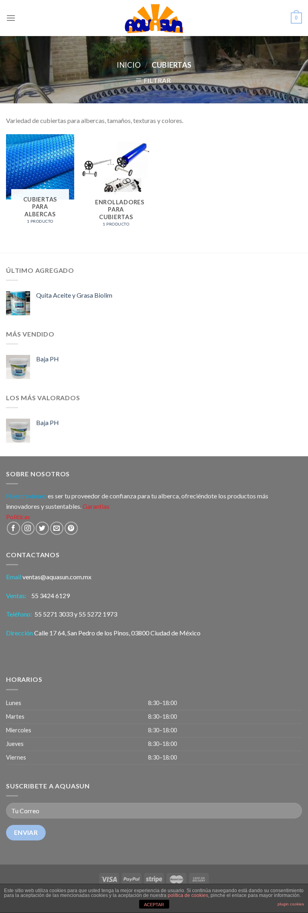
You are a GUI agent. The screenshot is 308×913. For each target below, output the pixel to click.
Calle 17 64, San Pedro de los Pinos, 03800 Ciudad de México (117, 633)
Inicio (129, 64)
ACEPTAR (154, 904)
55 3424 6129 (51, 595)
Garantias (96, 506)
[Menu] (11, 18)
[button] (154, 731)
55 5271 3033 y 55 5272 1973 (75, 614)
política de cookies (188, 895)
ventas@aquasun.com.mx (56, 576)
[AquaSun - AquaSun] (154, 18)
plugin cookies (291, 904)
